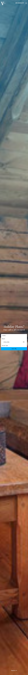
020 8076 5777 (20, 3)
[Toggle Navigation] (26, 3)
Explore (13, 670)
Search (13, 348)
